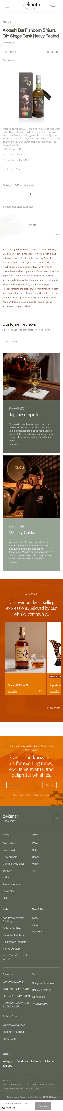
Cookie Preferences (12, 1084)
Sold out (43, 1106)
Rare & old (9, 850)
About (35, 924)
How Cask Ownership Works (15, 957)
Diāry (35, 918)
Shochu (36, 857)
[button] (54, 6)
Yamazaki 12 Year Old (19, 685)
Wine (35, 843)
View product (12, 691)
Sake (35, 850)
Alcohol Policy (40, 1003)
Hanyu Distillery (12, 948)
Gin (34, 870)
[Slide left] (24, 702)
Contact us (38, 997)
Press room (9, 1038)
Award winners (11, 884)
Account (37, 931)
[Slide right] (38, 702)
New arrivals (10, 857)
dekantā (6, 1080)
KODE (36, 1088)
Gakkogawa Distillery (14, 942)
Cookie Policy (31, 1084)
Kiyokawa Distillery (13, 935)
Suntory (7, 870)
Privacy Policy (47, 1084)
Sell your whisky (41, 990)
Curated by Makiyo (14, 864)
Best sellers (9, 843)
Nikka (6, 877)
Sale (5, 898)
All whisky (8, 891)
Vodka (35, 864)
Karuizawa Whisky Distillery (13, 919)
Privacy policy (32, 795)
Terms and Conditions (13, 1088)
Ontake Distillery (12, 928)
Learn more (14, 444)
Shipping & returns (43, 983)
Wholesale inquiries (14, 1025)
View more (53, 708)
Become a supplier (13, 1032)
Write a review (10, 341)
